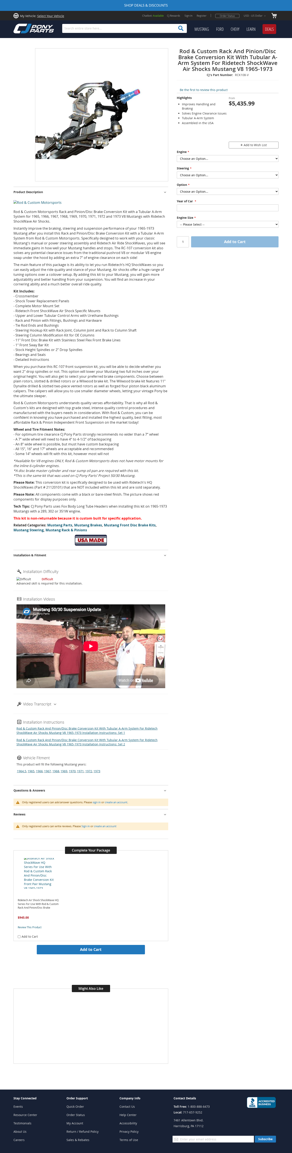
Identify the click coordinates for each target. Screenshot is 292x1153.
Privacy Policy (129, 1131)
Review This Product (29, 927)
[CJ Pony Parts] (24, 28)
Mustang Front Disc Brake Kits (130, 525)
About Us (20, 1131)
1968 (55, 771)
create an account (116, 802)
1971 (80, 771)
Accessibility (128, 1123)
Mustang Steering (28, 530)
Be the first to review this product (204, 90)
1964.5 (21, 771)
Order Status (227, 16)
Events (18, 1107)
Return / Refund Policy (82, 1131)
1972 (88, 771)
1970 (72, 771)
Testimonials (22, 1123)
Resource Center (25, 1115)
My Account (74, 1123)
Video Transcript (37, 703)
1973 (96, 771)
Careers (19, 1140)
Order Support (77, 1098)
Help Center (128, 1115)
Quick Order (75, 1107)
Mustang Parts (59, 525)
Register (201, 15)
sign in (97, 802)
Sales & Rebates (77, 1140)
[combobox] (124, 28)
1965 (31, 771)
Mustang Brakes (88, 525)
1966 (39, 771)
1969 (63, 771)
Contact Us (127, 1107)
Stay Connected (25, 1098)
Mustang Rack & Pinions (66, 530)
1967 (47, 771)
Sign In (188, 15)
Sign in (85, 826)
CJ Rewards (173, 15)
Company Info (129, 1098)
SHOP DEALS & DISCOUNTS (146, 5)
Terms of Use (128, 1140)
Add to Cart (91, 949)
